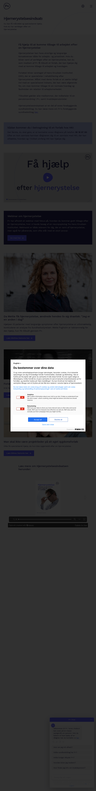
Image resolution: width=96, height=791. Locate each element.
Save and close (48, 424)
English (16, 363)
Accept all (38, 420)
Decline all (58, 420)
